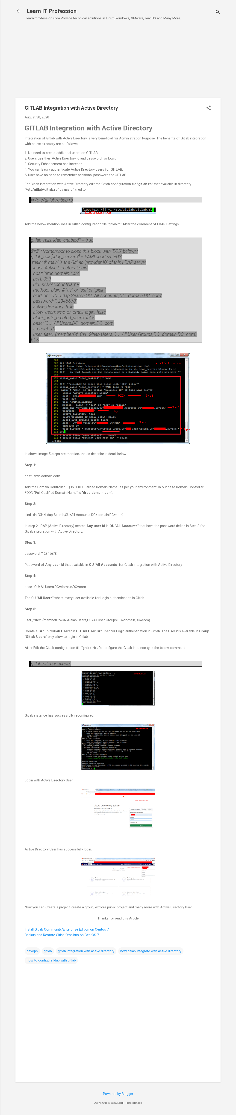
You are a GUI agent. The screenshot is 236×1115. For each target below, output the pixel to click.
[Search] (218, 13)
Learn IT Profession (52, 11)
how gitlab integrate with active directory (150, 951)
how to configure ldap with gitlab (51, 960)
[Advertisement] (118, 57)
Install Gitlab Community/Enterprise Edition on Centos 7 (67, 929)
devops (32, 951)
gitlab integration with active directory (86, 951)
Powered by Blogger (118, 1094)
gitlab (48, 951)
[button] (208, 108)
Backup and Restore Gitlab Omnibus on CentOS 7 (62, 935)
